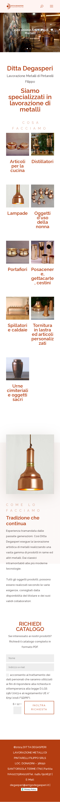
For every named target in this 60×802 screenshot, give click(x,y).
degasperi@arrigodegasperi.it (29, 785)
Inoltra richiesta (39, 707)
